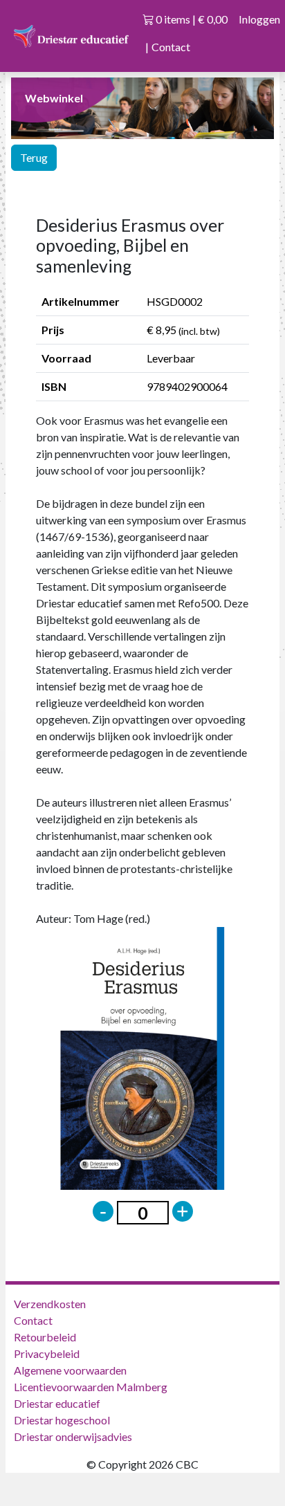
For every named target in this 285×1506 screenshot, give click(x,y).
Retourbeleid (45, 1336)
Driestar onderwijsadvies (73, 1436)
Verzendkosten (50, 1303)
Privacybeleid (47, 1353)
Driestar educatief (57, 1403)
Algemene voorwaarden (70, 1370)
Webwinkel (54, 97)
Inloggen (259, 19)
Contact (170, 46)
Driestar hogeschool (62, 1419)
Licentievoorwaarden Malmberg (90, 1386)
